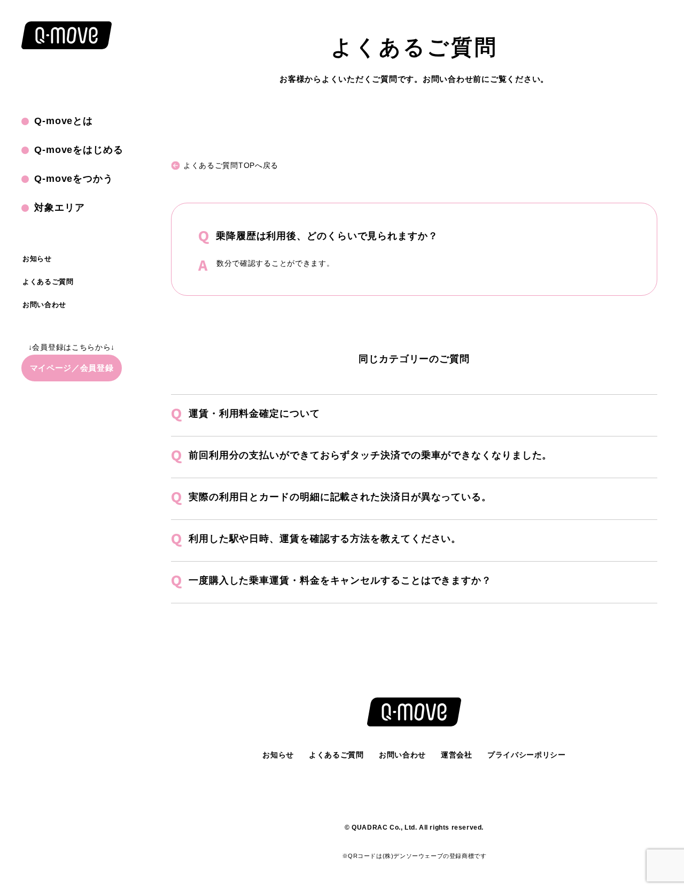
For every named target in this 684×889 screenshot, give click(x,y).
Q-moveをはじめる (78, 149)
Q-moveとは (63, 121)
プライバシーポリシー (526, 754)
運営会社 (456, 754)
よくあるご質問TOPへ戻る (230, 165)
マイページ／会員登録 (72, 367)
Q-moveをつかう (73, 178)
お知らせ (37, 259)
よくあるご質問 (48, 282)
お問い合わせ (44, 305)
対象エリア (59, 207)
